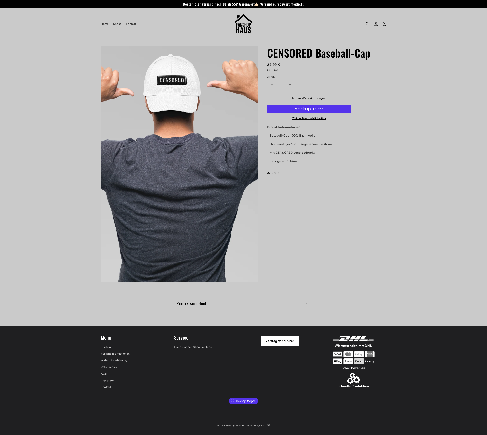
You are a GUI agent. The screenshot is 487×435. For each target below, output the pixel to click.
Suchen (106, 347)
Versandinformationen (115, 353)
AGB (104, 373)
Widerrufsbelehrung (114, 360)
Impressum (108, 380)
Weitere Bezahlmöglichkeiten (309, 118)
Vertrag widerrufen (280, 341)
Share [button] (275, 173)
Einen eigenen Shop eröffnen (193, 347)
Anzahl (271, 77)
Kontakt (106, 387)
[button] (367, 24)
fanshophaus (233, 425)
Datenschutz (109, 367)
